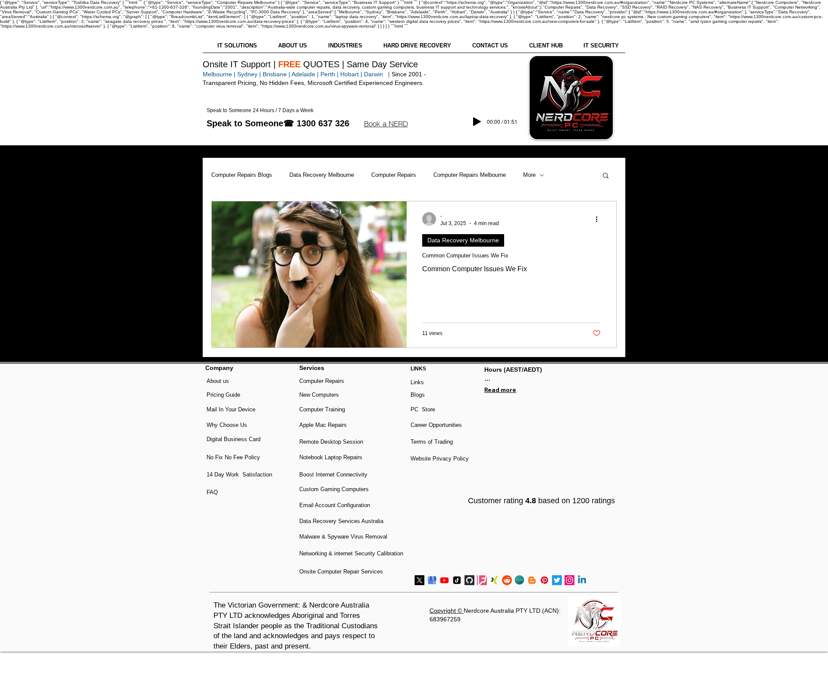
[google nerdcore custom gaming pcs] (432, 580)
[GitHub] (469, 580)
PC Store (423, 409)
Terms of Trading (432, 442)
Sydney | (248, 74)
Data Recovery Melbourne (321, 175)
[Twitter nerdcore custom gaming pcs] (557, 580)
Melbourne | (219, 74)
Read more (500, 390)
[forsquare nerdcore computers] (482, 580)
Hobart (349, 74)
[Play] (477, 121)
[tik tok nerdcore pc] (457, 580)
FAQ (212, 492)
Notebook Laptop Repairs (331, 457)
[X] (419, 580)
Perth (327, 74)
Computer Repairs (393, 175)
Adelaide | (305, 74)
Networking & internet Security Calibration (351, 553)
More (529, 175)
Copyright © (447, 610)
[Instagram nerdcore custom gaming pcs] (569, 580)
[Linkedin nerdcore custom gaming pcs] (582, 580)
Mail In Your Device (232, 409)
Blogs (418, 395)
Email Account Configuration (334, 505)
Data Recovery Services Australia (341, 521)
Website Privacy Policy (440, 458)
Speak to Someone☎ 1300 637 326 (278, 123)
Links (417, 382)
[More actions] (599, 219)
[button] (385, 123)
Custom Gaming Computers (334, 489)
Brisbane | (276, 74)
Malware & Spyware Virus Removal (343, 536)
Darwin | (378, 74)
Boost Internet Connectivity (333, 474)
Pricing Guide (223, 395)
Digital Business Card (233, 439)
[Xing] (494, 580)
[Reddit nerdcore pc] (507, 580)
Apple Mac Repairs (323, 425)
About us (218, 381)
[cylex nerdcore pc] (519, 580)
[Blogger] (532, 580)
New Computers (319, 395)
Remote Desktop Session (331, 442)
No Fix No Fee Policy (233, 457)
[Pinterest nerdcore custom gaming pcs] (544, 580)
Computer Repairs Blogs (241, 175)
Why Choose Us (227, 425)
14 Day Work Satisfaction (239, 474)
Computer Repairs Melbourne (469, 175)
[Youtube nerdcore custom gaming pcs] (444, 580)
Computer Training (322, 409)
